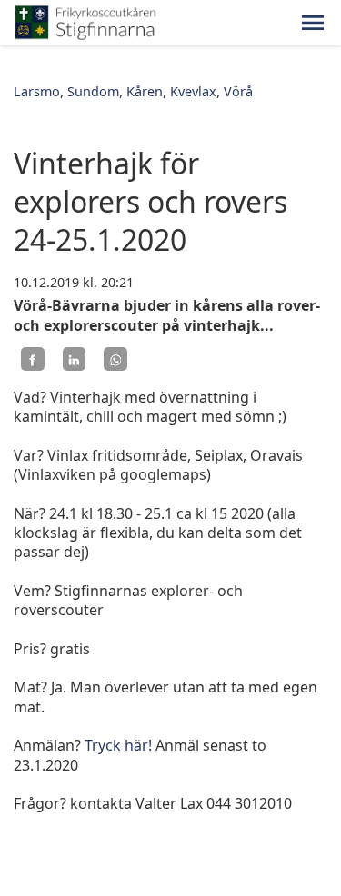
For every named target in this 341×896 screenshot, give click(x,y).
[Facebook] (33, 359)
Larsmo (37, 91)
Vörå (238, 91)
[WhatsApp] (115, 359)
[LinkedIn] (74, 359)
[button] (312, 22)
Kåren (144, 91)
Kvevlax (193, 91)
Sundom (93, 91)
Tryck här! (118, 745)
